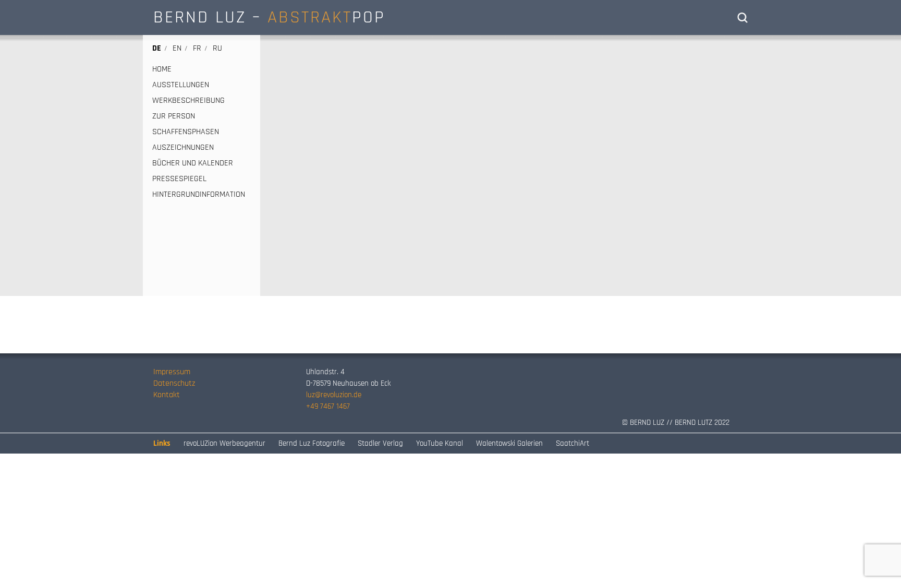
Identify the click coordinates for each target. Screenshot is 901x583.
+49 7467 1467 (328, 406)
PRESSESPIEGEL (179, 179)
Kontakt (166, 394)
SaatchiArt (572, 443)
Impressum (171, 371)
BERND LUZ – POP (269, 17)
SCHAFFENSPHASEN (185, 132)
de (156, 48)
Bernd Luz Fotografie (311, 443)
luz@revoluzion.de (333, 395)
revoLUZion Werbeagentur (224, 443)
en (177, 48)
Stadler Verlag (380, 443)
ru (217, 48)
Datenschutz (174, 383)
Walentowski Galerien (509, 443)
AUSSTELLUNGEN (180, 85)
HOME (162, 69)
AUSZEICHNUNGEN (183, 147)
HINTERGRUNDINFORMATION (198, 194)
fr (197, 48)
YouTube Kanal (439, 443)
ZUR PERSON (173, 116)
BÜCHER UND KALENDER (192, 163)
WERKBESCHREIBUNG (188, 101)
